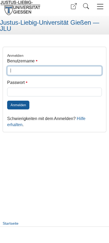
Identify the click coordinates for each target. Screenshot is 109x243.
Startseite (11, 223)
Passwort (16, 82)
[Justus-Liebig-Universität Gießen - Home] (26, 8)
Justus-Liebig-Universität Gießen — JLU (49, 26)
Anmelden (18, 105)
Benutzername (21, 61)
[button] (74, 6)
